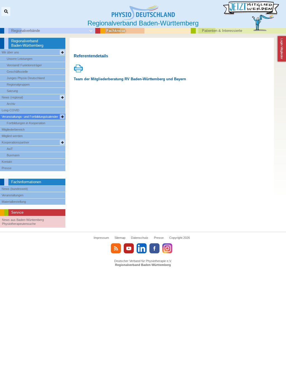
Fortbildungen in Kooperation (26, 123)
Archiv (11, 103)
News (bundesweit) (15, 188)
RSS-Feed (116, 248)
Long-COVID (10, 110)
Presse (6, 168)
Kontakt (7, 161)
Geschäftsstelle (17, 71)
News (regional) (12, 97)
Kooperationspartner (15, 142)
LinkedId (142, 248)
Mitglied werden (12, 136)
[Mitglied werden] (254, 19)
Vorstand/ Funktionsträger (24, 65)
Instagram (167, 248)
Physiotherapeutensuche (19, 223)
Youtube (129, 248)
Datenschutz (139, 237)
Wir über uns (10, 52)
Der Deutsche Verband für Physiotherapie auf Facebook (154, 248)
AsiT (10, 148)
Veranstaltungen (12, 195)
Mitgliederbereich (13, 129)
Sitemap (120, 237)
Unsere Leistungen (19, 58)
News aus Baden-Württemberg (23, 219)
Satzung (12, 91)
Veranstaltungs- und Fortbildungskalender (30, 116)
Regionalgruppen (18, 84)
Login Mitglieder (281, 48)
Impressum (101, 237)
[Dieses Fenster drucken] (78, 72)
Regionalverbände (25, 31)
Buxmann (13, 155)
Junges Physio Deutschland (26, 78)
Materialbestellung (14, 201)
